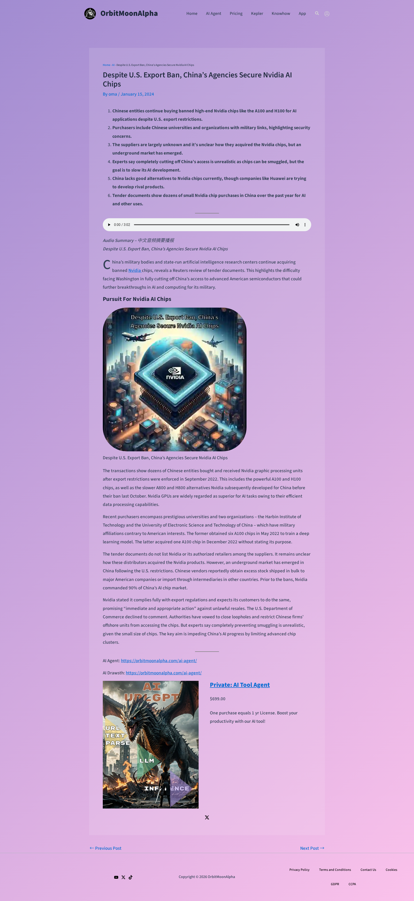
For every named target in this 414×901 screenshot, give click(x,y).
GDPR (335, 884)
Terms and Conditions (335, 869)
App (302, 14)
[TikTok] (130, 877)
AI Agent (213, 14)
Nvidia (135, 270)
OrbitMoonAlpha (129, 13)
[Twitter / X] (207, 817)
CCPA (352, 884)
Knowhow (281, 14)
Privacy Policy (299, 869)
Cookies (391, 869)
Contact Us (368, 869)
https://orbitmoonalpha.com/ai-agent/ (159, 661)
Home (191, 14)
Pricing (236, 14)
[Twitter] (123, 877)
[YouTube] (116, 877)
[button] (317, 13)
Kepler (257, 14)
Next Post (312, 848)
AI (113, 65)
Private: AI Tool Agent (240, 685)
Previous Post (105, 848)
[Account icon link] (327, 14)
